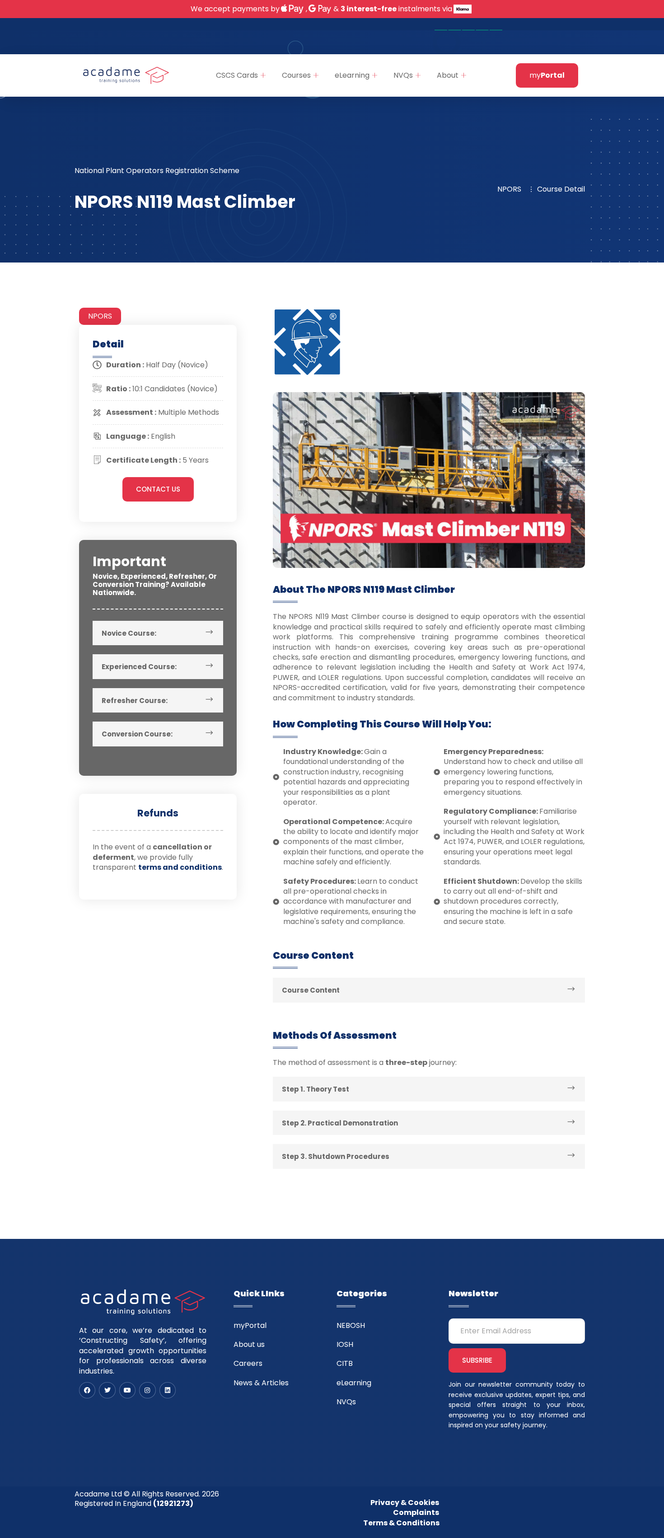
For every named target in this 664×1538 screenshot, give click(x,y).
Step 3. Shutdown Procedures (335, 1156)
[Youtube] (127, 1390)
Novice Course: (129, 633)
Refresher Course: (135, 700)
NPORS (100, 316)
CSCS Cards (237, 75)
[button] (158, 633)
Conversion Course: (137, 734)
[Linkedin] (167, 1390)
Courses (296, 75)
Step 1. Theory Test (315, 1089)
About (447, 75)
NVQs (403, 75)
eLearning (352, 75)
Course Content (311, 990)
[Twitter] (107, 1390)
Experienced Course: (139, 666)
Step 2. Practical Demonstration (340, 1123)
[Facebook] (87, 1390)
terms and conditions (180, 867)
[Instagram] (147, 1390)
